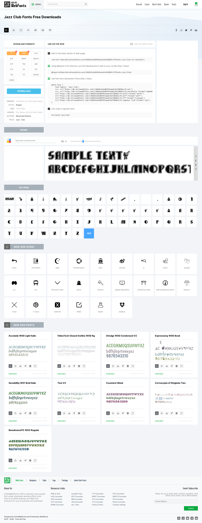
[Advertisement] (177, 82)
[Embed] (30, 366)
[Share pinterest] (191, 30)
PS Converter (118, 499)
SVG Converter (56, 496)
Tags (54, 480)
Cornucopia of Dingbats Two (170, 383)
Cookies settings (119, 505)
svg (36, 53)
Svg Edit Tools (76, 494)
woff (24, 59)
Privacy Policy (97, 505)
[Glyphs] (28, 30)
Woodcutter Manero (23, 116)
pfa (23, 64)
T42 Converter (77, 502)
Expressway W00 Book (167, 335)
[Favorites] (13, 30)
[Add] (6, 30)
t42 (11, 75)
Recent (139, 5)
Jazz (18, 120)
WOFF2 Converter (119, 496)
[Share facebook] (176, 30)
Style (44, 480)
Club (23, 120)
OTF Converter (118, 494)
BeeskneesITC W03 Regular (24, 430)
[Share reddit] (181, 30)
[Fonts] (50, 30)
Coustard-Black (114, 383)
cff (36, 69)
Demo (166, 5)
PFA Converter (56, 499)
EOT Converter (77, 496)
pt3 (11, 69)
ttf (11, 53)
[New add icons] (7, 246)
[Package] (35, 30)
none (11, 80)
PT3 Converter (97, 499)
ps (24, 69)
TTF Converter (97, 494)
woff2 (36, 59)
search (86, 4)
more (89, 233)
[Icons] (43, 30)
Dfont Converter (119, 502)
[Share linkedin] (196, 30)
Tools (174, 5)
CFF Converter (56, 502)
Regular (19, 105)
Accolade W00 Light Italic (22, 335)
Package (65, 480)
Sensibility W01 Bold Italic (22, 383)
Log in (185, 4)
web (24, 53)
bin (36, 64)
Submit (191, 508)
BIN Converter (76, 499)
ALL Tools (75, 505)
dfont (36, 75)
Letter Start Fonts (80, 480)
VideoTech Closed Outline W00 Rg (76, 335)
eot (11, 59)
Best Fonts (156, 5)
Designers (32, 480)
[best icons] (7, 325)
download (24, 91)
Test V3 (61, 383)
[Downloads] (20, 366)
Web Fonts (19, 480)
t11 (24, 75)
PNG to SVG (55, 494)
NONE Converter (57, 505)
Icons (147, 5)
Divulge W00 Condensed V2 (121, 335)
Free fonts (16, 4)
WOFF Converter (98, 496)
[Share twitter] (186, 30)
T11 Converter (97, 502)
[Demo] (21, 30)
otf (11, 64)
